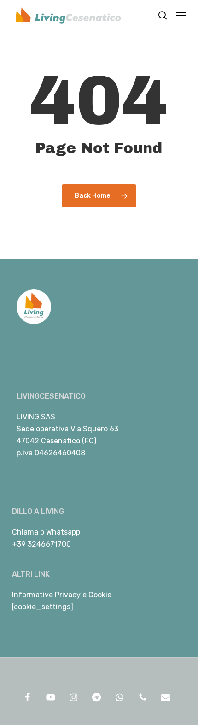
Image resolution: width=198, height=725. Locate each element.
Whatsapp (63, 532)
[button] (181, 15)
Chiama (25, 532)
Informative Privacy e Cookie (61, 594)
